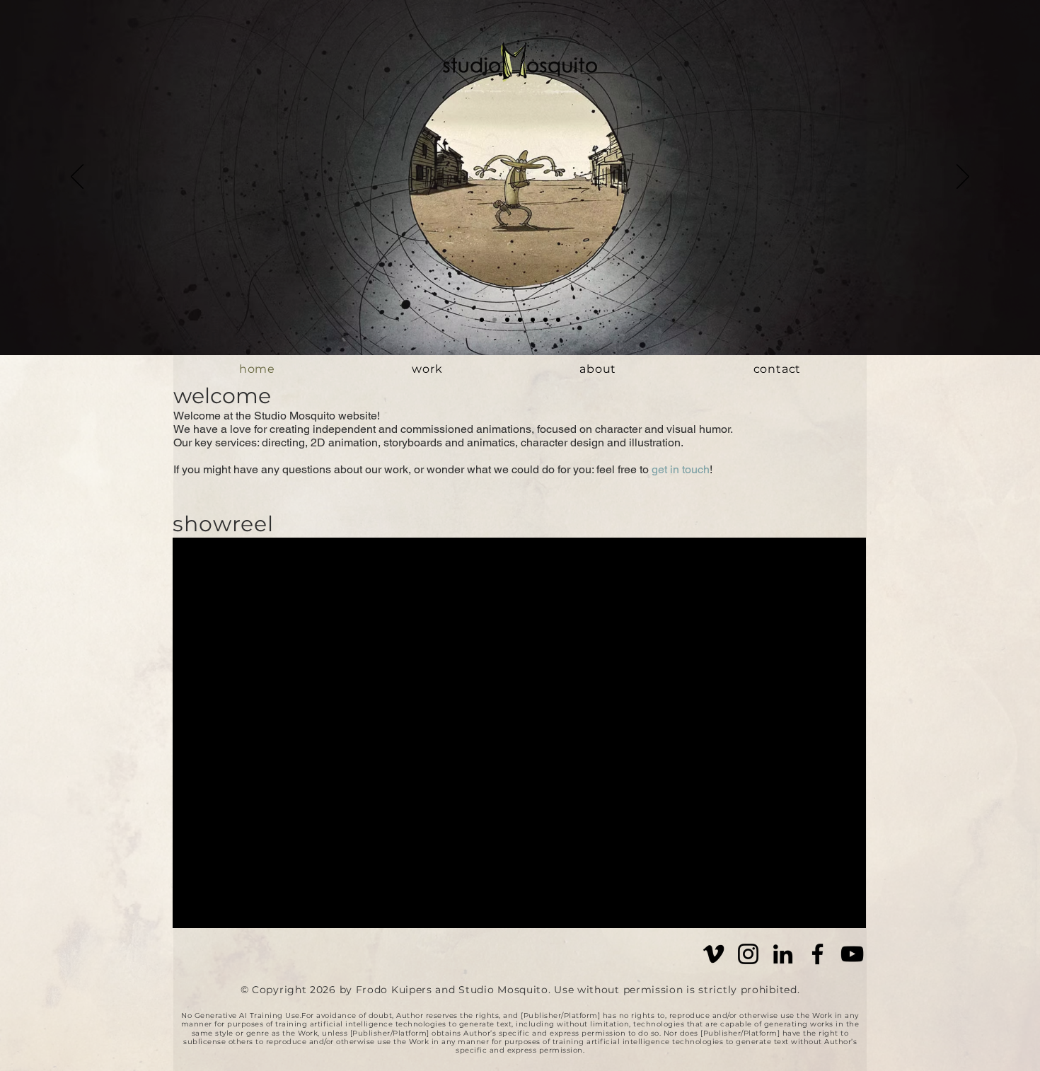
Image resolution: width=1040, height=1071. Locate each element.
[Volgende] (963, 177)
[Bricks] (558, 320)
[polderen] (507, 320)
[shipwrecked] (520, 320)
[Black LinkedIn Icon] (783, 954)
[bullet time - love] (482, 320)
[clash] (533, 320)
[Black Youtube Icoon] (852, 954)
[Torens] (545, 320)
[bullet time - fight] (494, 320)
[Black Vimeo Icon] (713, 954)
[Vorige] (77, 177)
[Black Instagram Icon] (748, 954)
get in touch (681, 469)
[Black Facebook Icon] (817, 954)
